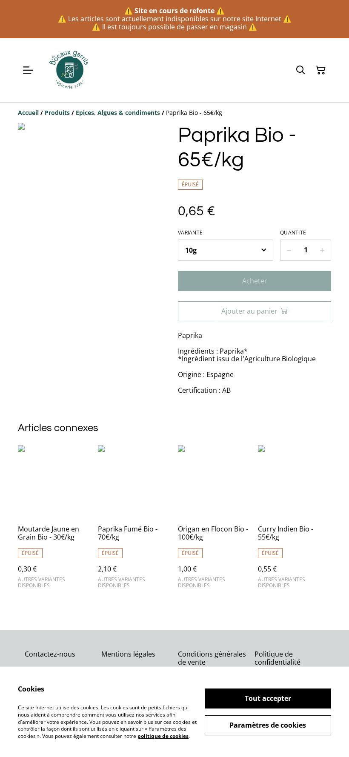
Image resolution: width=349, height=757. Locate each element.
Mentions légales (128, 654)
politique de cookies (163, 736)
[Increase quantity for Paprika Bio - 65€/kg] (322, 250)
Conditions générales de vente (212, 658)
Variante (190, 233)
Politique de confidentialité (277, 658)
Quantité (293, 233)
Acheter (254, 281)
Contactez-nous (50, 654)
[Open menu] (28, 70)
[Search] (300, 70)
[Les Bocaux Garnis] (69, 70)
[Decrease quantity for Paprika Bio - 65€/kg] (289, 250)
